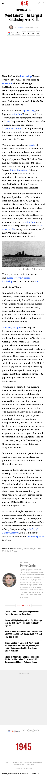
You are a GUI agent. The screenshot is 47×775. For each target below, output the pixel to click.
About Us (8, 763)
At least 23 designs (11, 327)
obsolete (7, 83)
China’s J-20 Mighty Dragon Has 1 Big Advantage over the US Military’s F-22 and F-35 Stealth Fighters (23, 623)
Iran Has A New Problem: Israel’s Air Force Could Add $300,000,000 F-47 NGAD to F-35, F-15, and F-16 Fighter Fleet (23, 634)
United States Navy (19, 170)
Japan (7, 121)
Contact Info (28, 763)
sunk (37, 281)
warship (32, 145)
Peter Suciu (20, 27)
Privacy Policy (37, 763)
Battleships (18, 548)
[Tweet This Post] (29, 33)
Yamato (14, 551)
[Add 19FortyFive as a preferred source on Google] (14, 33)
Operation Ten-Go (12, 128)
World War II (6, 551)
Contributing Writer (36, 536)
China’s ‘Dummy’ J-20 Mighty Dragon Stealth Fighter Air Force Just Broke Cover (22, 612)
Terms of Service (19, 764)
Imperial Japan (28, 548)
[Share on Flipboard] (33, 33)
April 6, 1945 (29, 110)
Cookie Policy (30, 764)
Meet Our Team (17, 763)
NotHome (37, 548)
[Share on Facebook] (24, 33)
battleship (26, 76)
